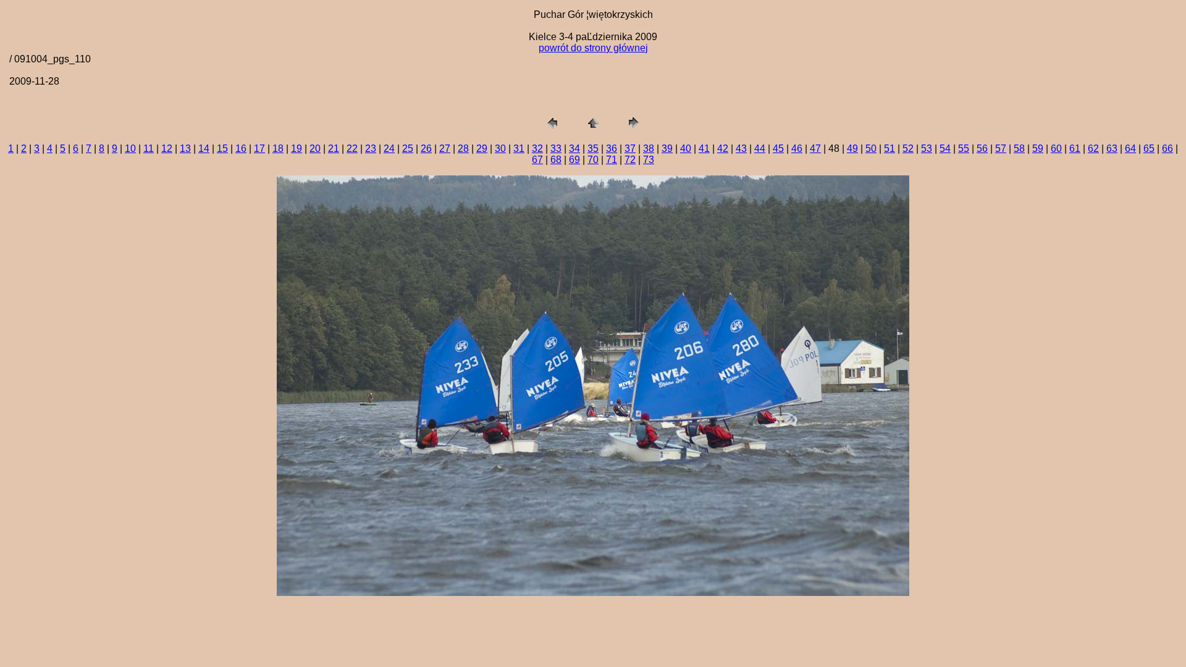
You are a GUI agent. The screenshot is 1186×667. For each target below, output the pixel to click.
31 (518, 148)
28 (463, 148)
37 (630, 148)
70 (593, 159)
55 (963, 148)
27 (444, 148)
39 (667, 148)
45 (778, 148)
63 (1111, 148)
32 (537, 148)
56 (982, 148)
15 (222, 148)
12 (166, 148)
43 (741, 148)
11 (148, 148)
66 (1167, 148)
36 (611, 148)
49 (852, 148)
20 (315, 148)
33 (555, 148)
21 (333, 148)
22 (352, 148)
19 (296, 148)
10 (130, 148)
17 (259, 148)
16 (240, 148)
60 (1056, 148)
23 (370, 148)
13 (185, 148)
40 (685, 148)
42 (722, 148)
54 (945, 148)
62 (1093, 148)
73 (648, 159)
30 (500, 148)
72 (630, 159)
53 (926, 148)
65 (1148, 148)
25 (407, 148)
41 (704, 148)
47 (815, 148)
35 (593, 148)
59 (1037, 148)
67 (537, 159)
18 (278, 148)
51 (889, 148)
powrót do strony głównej (593, 48)
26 (426, 148)
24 (389, 148)
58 (1019, 148)
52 (908, 148)
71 (611, 159)
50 (871, 148)
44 (759, 148)
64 (1130, 148)
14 (203, 148)
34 (574, 148)
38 (648, 148)
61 (1074, 148)
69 (574, 159)
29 (481, 148)
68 (555, 159)
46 (796, 148)
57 (1000, 148)
